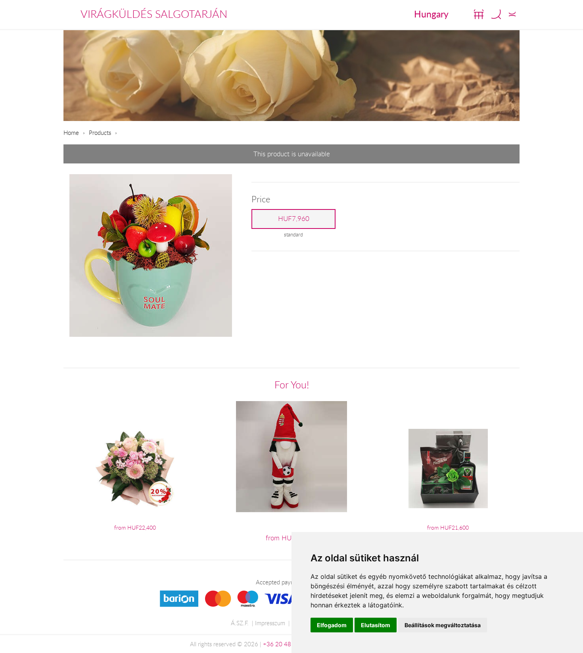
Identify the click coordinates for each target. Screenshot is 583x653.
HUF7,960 (293, 218)
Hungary (431, 14)
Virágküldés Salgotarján (154, 14)
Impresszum (270, 623)
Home (71, 132)
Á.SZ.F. (240, 623)
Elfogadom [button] (332, 625)
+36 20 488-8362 (287, 644)
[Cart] (478, 14)
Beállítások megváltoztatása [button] (443, 625)
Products (100, 132)
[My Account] (512, 14)
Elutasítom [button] (375, 625)
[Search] (496, 14)
